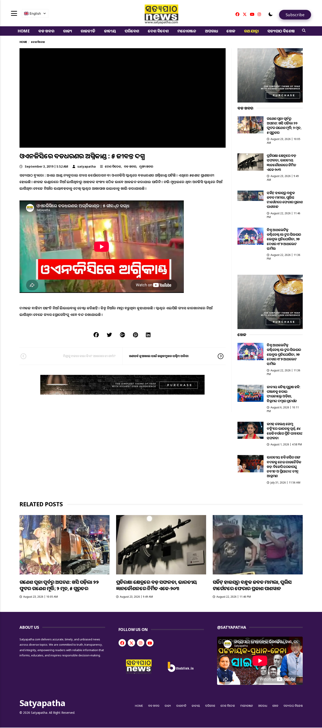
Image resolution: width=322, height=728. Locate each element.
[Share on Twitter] (109, 334)
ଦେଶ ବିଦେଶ (158, 31)
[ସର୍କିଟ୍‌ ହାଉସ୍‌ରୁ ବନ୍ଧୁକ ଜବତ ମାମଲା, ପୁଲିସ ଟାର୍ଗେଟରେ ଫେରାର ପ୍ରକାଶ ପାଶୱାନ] (250, 196)
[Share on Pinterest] (135, 334)
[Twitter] (245, 14)
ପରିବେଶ (132, 31)
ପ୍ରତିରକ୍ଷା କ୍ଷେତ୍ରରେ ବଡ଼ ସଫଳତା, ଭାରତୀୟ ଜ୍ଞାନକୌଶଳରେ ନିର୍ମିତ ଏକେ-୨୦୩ (281, 162)
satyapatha (86, 166)
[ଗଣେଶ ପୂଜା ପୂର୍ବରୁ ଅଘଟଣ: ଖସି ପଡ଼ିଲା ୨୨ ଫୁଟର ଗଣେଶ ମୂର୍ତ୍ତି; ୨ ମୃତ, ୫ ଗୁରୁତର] (250, 124)
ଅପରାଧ (211, 31)
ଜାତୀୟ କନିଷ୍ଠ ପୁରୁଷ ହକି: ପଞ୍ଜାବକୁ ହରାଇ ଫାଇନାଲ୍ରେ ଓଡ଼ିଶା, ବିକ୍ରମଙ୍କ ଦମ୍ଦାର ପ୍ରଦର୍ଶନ (283, 393)
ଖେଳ (230, 31)
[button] (270, 14)
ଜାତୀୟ (110, 31)
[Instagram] (259, 14)
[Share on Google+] (122, 334)
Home (24, 31)
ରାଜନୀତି (88, 31)
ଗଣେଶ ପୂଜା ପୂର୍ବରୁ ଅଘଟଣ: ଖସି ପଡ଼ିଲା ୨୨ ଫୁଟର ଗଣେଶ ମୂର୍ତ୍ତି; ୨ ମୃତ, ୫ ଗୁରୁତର (284, 125)
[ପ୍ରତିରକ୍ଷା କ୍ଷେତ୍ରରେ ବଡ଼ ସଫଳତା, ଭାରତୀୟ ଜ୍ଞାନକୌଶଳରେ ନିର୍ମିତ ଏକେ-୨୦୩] (250, 161)
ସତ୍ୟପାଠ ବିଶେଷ (280, 31)
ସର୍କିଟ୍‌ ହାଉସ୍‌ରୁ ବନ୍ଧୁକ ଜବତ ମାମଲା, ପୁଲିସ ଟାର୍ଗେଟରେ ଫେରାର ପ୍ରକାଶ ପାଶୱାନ (285, 199)
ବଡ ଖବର (46, 31)
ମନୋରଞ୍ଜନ (186, 31)
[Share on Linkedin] (148, 334)
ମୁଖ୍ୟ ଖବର (146, 166)
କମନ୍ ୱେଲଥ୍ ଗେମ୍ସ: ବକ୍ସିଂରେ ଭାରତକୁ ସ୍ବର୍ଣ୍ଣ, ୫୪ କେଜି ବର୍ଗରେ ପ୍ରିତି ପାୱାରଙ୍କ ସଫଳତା (285, 431)
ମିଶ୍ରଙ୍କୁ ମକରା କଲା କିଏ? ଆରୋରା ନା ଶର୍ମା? (89, 356)
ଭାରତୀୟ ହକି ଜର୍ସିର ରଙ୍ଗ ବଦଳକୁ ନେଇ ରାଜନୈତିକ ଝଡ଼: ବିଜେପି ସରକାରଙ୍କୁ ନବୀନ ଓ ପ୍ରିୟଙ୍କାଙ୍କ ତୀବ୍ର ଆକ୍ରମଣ (284, 466)
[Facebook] (237, 14)
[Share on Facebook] (96, 334)
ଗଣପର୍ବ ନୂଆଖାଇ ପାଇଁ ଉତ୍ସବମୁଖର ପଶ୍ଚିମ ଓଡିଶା (158, 356)
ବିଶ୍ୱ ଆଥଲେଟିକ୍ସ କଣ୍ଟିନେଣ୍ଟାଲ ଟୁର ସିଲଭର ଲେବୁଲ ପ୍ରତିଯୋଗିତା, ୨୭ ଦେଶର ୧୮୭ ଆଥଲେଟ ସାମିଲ (284, 239)
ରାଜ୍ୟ (67, 31)
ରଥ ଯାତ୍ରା (251, 31)
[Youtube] (252, 14)
